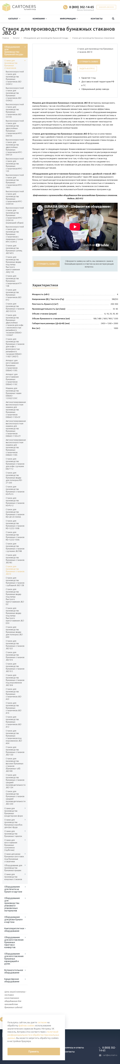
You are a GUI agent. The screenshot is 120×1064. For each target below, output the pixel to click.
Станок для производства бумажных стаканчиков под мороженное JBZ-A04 (14, 737)
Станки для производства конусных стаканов (13, 876)
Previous (41, 70)
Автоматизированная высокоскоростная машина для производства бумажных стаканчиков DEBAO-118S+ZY (15, 428)
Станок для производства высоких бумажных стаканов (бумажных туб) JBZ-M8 (14, 765)
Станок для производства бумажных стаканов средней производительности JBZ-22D (15, 797)
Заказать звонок (106, 7)
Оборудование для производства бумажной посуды (13, 51)
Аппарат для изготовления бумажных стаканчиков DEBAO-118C (12, 379)
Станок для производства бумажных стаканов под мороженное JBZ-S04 (15, 680)
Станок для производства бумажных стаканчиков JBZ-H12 (14, 295)
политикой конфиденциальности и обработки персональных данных (33, 1035)
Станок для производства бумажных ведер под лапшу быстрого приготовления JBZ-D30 (15, 615)
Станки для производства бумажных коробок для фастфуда (13, 823)
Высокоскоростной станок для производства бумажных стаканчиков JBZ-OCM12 (15, 78)
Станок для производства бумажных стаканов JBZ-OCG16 (15, 307)
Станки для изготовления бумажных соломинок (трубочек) (10, 845)
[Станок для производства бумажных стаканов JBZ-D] (61, 71)
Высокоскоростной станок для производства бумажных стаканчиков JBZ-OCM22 (15, 94)
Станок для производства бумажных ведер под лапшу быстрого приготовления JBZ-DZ (15, 596)
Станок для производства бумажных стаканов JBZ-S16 (15, 656)
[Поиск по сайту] (113, 19)
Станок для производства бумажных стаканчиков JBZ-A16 (14, 708)
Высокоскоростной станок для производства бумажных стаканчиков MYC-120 (15, 165)
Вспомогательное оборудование (13, 971)
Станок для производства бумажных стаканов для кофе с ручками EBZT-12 (15, 464)
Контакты (96, 18)
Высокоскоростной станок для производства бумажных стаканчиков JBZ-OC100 (15, 110)
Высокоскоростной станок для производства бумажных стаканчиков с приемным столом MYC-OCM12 (15, 234)
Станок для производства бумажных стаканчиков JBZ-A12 (14, 722)
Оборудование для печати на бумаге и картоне (13, 889)
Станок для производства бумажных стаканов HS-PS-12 (15, 502)
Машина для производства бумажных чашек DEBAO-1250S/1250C (13, 393)
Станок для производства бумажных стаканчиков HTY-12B (14, 281)
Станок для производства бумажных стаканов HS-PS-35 (15, 490)
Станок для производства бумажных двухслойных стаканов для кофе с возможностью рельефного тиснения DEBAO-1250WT (14, 325)
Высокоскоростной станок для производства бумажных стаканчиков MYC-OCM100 (15, 197)
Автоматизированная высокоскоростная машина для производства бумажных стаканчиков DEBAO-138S (15, 447)
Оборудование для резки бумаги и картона (13, 919)
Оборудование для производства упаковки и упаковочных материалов (12, 904)
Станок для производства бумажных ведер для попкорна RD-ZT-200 (14, 478)
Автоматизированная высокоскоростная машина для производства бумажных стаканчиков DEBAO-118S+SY (15, 409)
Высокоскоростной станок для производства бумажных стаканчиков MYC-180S (15, 181)
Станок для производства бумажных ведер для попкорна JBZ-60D (14, 632)
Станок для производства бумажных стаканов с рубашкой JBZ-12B (15, 581)
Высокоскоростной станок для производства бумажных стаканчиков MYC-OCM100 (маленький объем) (15, 215)
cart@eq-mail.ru (110, 1055)
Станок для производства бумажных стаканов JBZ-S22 (15, 644)
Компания (39, 18)
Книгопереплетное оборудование (14, 929)
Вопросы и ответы (74, 1048)
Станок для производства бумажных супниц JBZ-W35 (14, 249)
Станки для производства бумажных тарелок (13, 833)
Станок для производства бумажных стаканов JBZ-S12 (15, 667)
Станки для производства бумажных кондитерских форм (13, 812)
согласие (42, 1022)
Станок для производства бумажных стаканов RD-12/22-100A (15, 536)
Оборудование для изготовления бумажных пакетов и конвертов (13, 942)
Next (67, 70)
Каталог (13, 18)
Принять (33, 1051)
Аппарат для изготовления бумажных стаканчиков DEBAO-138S (12, 365)
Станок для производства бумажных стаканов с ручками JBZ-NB (15, 547)
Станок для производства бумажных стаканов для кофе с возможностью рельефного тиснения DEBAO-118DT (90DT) (15, 348)
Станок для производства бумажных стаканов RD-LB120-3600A (15, 513)
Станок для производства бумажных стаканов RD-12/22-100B (15, 524)
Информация (68, 18)
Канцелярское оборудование (11, 980)
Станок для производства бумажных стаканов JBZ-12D (15, 751)
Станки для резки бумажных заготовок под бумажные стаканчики (14, 858)
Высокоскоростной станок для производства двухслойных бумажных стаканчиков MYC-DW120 (15, 147)
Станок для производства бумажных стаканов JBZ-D (15, 570)
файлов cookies (27, 1025)
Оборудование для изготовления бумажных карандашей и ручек (13, 958)
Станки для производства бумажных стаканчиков (10, 64)
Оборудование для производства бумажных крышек (13, 867)
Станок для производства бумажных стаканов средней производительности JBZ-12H (15, 781)
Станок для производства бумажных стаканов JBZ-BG (15, 559)
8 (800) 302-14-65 (81, 7)
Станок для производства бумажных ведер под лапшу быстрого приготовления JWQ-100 (13, 264)
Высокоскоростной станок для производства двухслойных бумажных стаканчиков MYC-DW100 (15, 128)
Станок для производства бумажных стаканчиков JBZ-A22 (14, 694)
